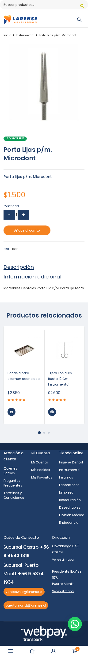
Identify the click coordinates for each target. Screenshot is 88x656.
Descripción (19, 267)
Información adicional (32, 277)
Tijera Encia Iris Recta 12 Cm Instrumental (60, 379)
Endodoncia (68, 522)
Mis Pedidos (40, 469)
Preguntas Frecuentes (13, 483)
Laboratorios (69, 485)
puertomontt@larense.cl (26, 605)
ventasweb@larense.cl (24, 591)
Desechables (69, 507)
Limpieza (66, 492)
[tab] (19, 267)
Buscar (82, 6)
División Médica (71, 515)
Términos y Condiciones (14, 495)
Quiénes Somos (10, 470)
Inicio (7, 35)
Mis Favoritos (41, 477)
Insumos (66, 477)
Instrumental (25, 35)
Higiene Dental (71, 462)
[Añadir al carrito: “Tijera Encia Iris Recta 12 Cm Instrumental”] (52, 412)
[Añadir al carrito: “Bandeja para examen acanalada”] (11, 412)
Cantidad (11, 206)
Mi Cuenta (39, 462)
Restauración (70, 500)
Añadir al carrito (27, 230)
